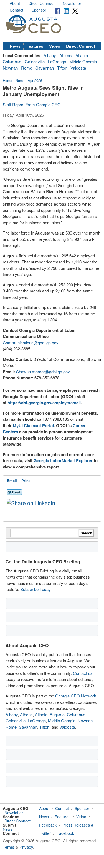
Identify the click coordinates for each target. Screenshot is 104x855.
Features (34, 46)
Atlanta (81, 55)
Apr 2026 (35, 80)
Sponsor (39, 10)
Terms (8, 847)
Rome (26, 68)
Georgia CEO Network (75, 696)
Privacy (26, 847)
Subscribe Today (35, 589)
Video (54, 46)
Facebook (65, 833)
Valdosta (78, 68)
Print (25, 480)
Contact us (83, 673)
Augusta (57, 714)
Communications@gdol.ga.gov (31, 342)
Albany (50, 55)
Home (7, 80)
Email (12, 480)
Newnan (10, 68)
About (15, 3)
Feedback (48, 825)
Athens (65, 55)
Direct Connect (41, 3)
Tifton (62, 68)
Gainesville (35, 61)
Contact (16, 10)
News (15, 46)
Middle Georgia (83, 61)
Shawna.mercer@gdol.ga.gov (43, 371)
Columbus (12, 61)
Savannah (44, 68)
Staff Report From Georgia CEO (32, 104)
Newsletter (72, 3)
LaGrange (57, 61)
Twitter (45, 833)
